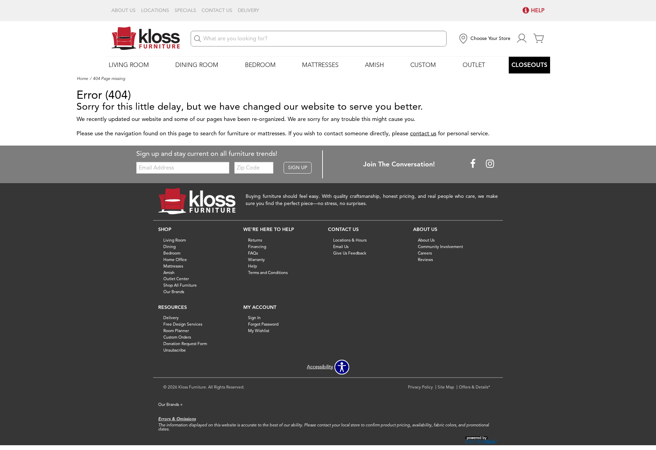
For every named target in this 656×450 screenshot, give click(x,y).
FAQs (253, 253)
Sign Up (297, 168)
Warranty (256, 259)
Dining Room (196, 65)
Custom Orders (177, 337)
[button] (483, 38)
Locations (155, 10)
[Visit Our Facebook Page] (473, 164)
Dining (169, 246)
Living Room (129, 65)
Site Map (446, 387)
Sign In (254, 317)
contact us (423, 133)
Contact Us (217, 10)
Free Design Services (182, 324)
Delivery (248, 10)
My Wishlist (258, 330)
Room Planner (176, 330)
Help (252, 265)
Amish (374, 65)
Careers (425, 253)
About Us (123, 10)
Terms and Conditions (268, 272)
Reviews (425, 259)
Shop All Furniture (180, 285)
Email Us (340, 246)
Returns (255, 240)
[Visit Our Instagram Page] (489, 164)
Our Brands (173, 291)
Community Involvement (440, 246)
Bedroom (260, 65)
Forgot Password (263, 324)
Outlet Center (176, 278)
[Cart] (539, 38)
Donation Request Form (185, 343)
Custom (423, 65)
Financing (257, 246)
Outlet (474, 65)
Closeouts (529, 65)
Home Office (175, 259)
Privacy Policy (420, 387)
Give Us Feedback (349, 253)
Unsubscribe (174, 350)
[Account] (522, 38)
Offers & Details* (474, 387)
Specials (185, 10)
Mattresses (320, 65)
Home (82, 78)
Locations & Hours (350, 240)
